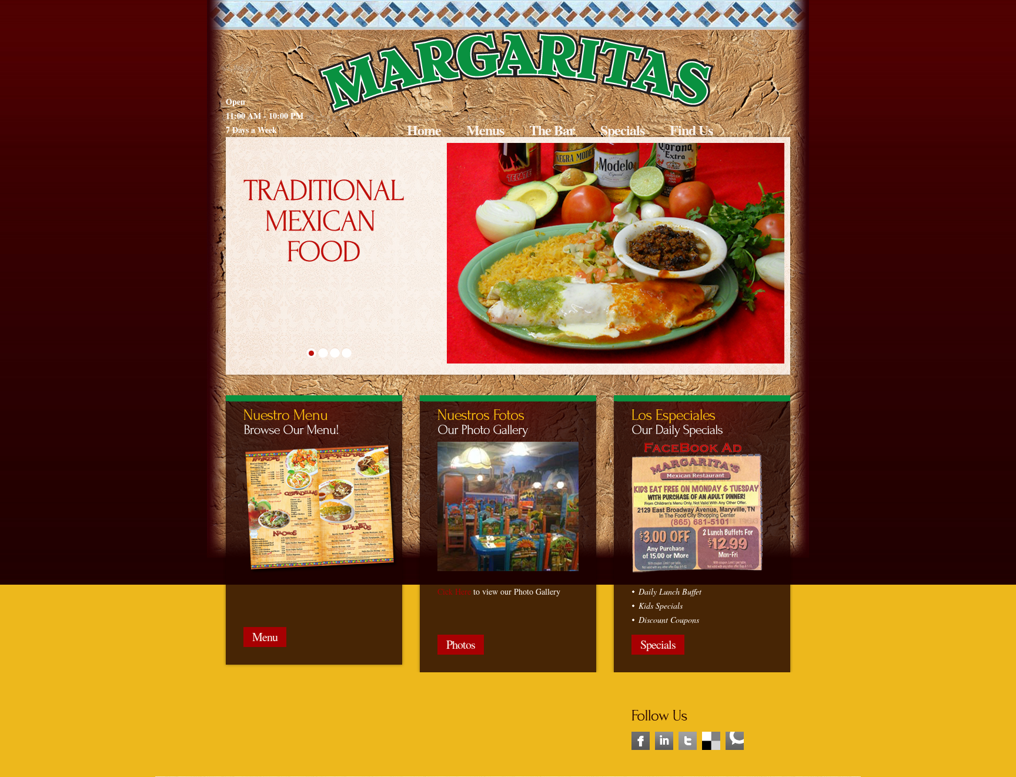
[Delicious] (711, 729)
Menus (485, 129)
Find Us (691, 129)
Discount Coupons (669, 619)
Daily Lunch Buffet (670, 591)
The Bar (552, 129)
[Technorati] (735, 729)
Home (424, 129)
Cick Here (454, 591)
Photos (460, 644)
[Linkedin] (664, 729)
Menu (265, 637)
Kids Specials (661, 605)
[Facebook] (640, 729)
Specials (622, 129)
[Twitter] (688, 729)
